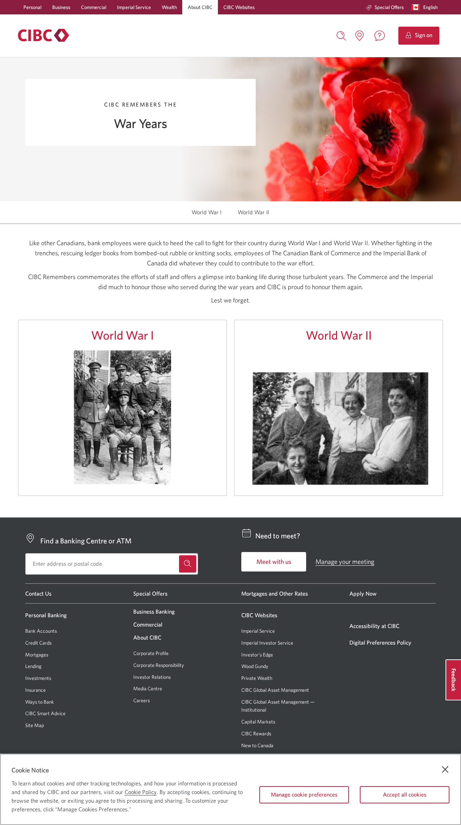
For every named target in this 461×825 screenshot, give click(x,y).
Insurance (35, 690)
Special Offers (389, 7)
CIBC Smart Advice (45, 713)
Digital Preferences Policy (380, 642)
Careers (141, 700)
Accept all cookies (404, 794)
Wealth (169, 7)
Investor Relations (152, 677)
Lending (33, 666)
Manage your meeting (344, 561)
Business (61, 7)
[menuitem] (385, 7)
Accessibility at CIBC (374, 626)
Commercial (93, 7)
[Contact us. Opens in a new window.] (379, 35)
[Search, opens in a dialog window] (341, 35)
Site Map (34, 725)
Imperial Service (134, 7)
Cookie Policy (141, 792)
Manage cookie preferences (304, 794)
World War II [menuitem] (253, 212)
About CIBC (200, 7)
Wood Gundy (254, 666)
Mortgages (36, 655)
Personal (32, 7)
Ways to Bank (39, 702)
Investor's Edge (257, 655)
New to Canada (257, 745)
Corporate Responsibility (158, 665)
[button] (426, 7)
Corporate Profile (151, 653)
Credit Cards (38, 643)
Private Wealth (256, 678)
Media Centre (147, 688)
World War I (122, 335)
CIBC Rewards (256, 734)
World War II (339, 335)
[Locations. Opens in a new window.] (359, 35)
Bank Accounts (41, 631)
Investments (38, 678)
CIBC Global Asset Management (275, 690)
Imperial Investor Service (267, 643)
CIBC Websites (239, 7)
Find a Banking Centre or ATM (85, 541)
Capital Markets (258, 722)
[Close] (445, 769)
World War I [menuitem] (206, 212)
